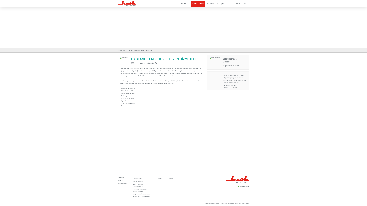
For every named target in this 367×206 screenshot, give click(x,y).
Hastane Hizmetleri (138, 191)
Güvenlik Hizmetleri (138, 186)
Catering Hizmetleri (138, 184)
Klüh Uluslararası (122, 183)
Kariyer (160, 178)
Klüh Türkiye (121, 181)
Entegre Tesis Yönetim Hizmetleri (141, 196)
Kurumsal (121, 177)
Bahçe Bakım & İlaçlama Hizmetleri (142, 194)
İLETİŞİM (220, 3)
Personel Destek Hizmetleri (140, 189)
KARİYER (210, 3)
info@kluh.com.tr (231, 82)
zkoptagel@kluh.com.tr (231, 66)
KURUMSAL (183, 3)
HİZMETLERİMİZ (198, 3)
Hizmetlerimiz (122, 50)
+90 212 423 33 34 (230, 85)
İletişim (171, 178)
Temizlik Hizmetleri (138, 181)
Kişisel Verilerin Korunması (212, 203)
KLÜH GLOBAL (241, 3)
